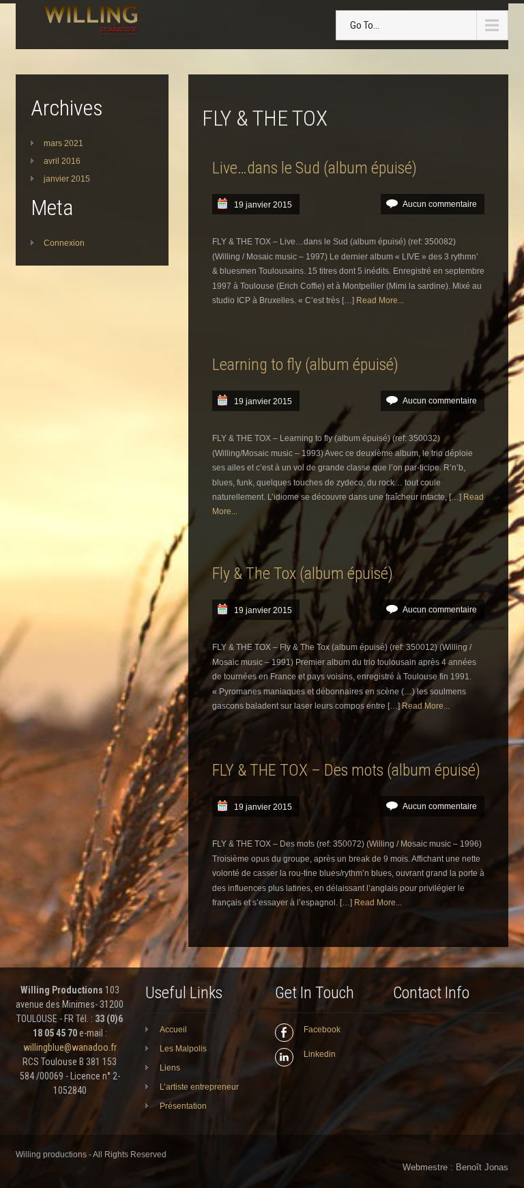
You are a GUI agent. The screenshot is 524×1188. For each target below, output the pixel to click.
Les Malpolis (183, 1048)
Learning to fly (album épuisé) (305, 364)
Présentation (183, 1106)
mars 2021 (63, 143)
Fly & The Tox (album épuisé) (302, 573)
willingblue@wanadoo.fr (70, 1047)
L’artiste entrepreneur (199, 1087)
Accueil (173, 1029)
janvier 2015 (67, 179)
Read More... (380, 300)
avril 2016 (62, 161)
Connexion (64, 243)
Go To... (364, 25)
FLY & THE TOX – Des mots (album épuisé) (346, 770)
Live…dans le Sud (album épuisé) (314, 168)
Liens (170, 1068)
